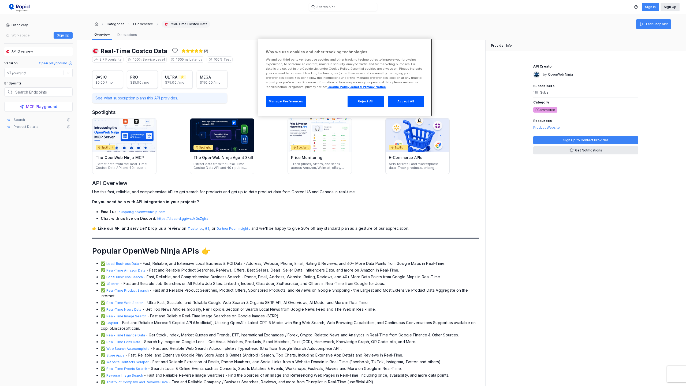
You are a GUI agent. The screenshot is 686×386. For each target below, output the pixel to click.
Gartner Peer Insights (233, 229)
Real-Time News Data (123, 309)
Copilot (112, 323)
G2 (207, 229)
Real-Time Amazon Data (126, 270)
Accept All (405, 101)
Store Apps (115, 355)
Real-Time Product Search (127, 290)
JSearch (113, 284)
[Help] (636, 7)
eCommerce (143, 24)
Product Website (546, 127)
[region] (345, 77)
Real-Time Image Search (126, 316)
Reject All (366, 101)
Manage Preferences (286, 101)
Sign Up (670, 7)
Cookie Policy (338, 87)
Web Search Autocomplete (128, 349)
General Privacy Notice (367, 87)
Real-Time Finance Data (125, 335)
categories (116, 24)
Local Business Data (122, 264)
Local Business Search (124, 277)
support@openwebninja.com (142, 212)
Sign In (650, 7)
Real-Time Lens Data (123, 342)
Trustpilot (195, 229)
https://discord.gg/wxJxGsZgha (182, 219)
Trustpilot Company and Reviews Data (137, 382)
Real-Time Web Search (124, 303)
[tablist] (115, 35)
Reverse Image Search (124, 375)
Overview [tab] (102, 34)
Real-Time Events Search (126, 369)
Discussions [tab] (127, 35)
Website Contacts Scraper (127, 362)
